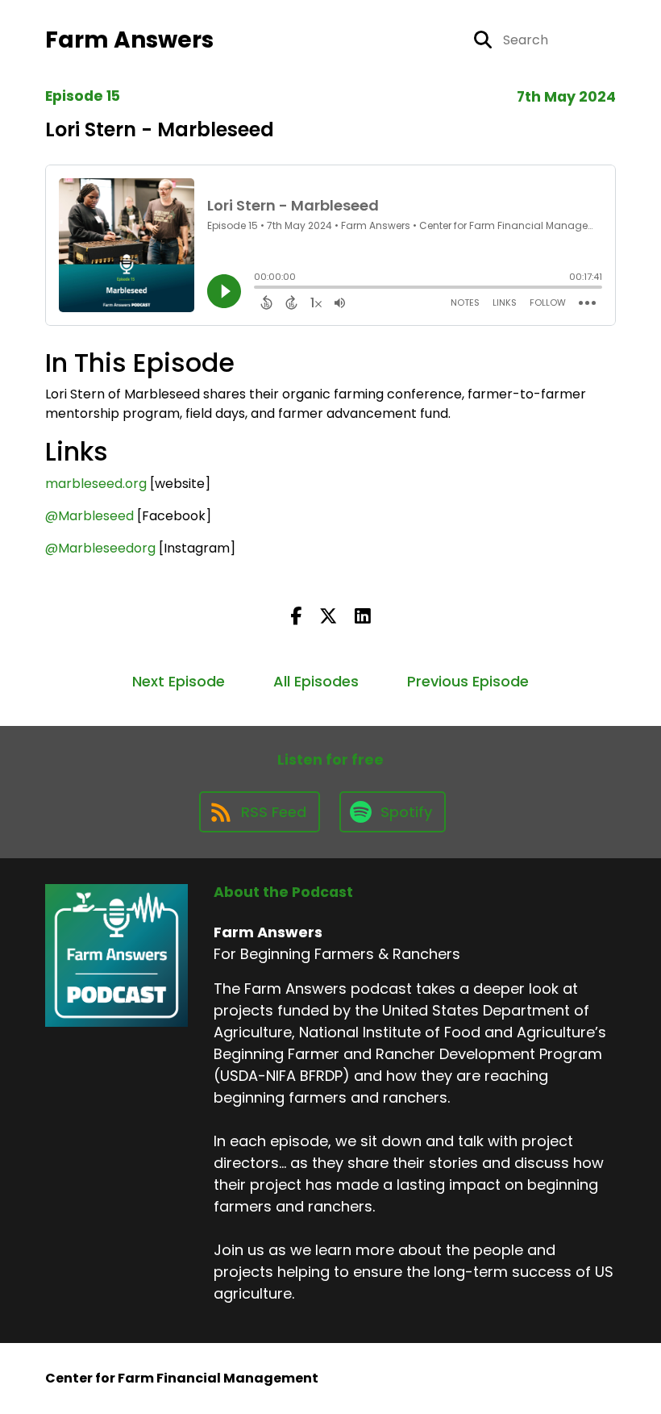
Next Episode (178, 681)
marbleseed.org (96, 483)
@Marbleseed (89, 516)
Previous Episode (468, 681)
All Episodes (316, 681)
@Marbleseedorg (100, 548)
